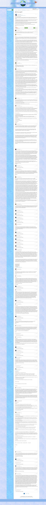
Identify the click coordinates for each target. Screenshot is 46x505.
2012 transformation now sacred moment (22, 15)
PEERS (27, 496)
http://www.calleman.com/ (18, 410)
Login (37, 7)
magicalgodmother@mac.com (18, 267)
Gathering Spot (9, 7)
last (28, 493)
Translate (37, 9)
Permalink (36, 105)
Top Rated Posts (9, 15)
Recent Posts (9, 11)
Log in (34, 30)
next (26, 493)
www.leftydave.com (17, 370)
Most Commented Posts (10, 17)
